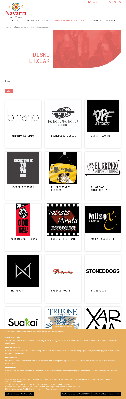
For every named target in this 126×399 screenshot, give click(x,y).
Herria (7, 81)
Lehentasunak (13, 347)
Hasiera (15, 21)
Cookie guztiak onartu (76, 394)
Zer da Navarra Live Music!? (37, 21)
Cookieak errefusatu (106, 394)
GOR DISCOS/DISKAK (24, 238)
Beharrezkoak (13, 337)
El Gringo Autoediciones (100, 189)
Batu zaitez (95, 21)
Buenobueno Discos (63, 135)
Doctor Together (22, 187)
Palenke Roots (60, 290)
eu (115, 2)
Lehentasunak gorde (19, 394)
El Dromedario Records (61, 189)
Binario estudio (22, 135)
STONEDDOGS (98, 290)
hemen (14, 389)
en (120, 2)
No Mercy (17, 290)
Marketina (11, 368)
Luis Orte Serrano (63, 238)
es (110, 2)
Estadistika (12, 358)
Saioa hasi (94, 2)
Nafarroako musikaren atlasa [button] (69, 21)
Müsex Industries (103, 238)
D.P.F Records (100, 135)
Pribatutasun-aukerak (63, 327)
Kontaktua (111, 21)
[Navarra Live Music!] (16, 11)
